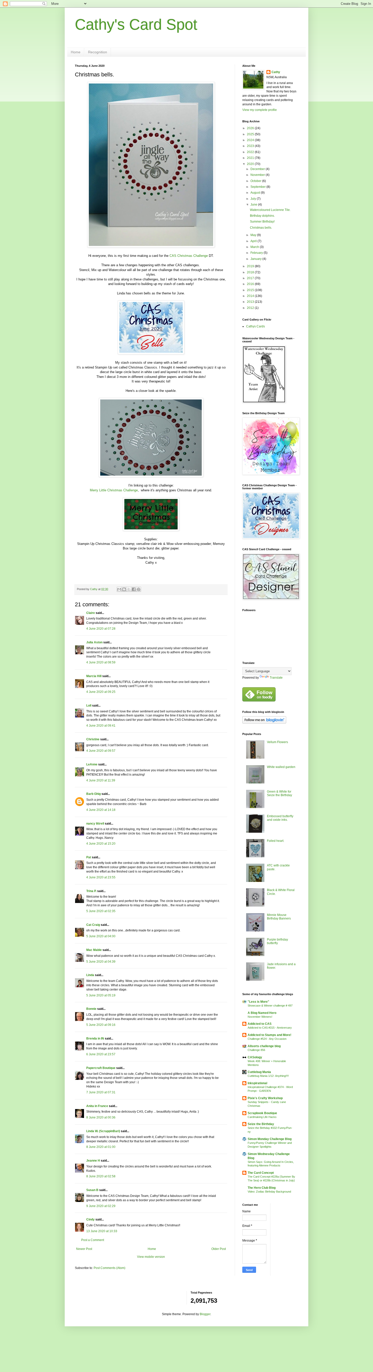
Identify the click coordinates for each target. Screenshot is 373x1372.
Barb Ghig (93, 794)
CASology (255, 1057)
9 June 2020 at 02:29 (100, 1206)
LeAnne (91, 764)
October (256, 181)
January (256, 259)
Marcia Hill (93, 676)
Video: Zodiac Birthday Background (269, 1191)
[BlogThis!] (124, 589)
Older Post (218, 1249)
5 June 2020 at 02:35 (100, 911)
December (258, 169)
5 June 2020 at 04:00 (100, 936)
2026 (251, 128)
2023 (251, 146)
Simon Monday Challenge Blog (270, 1139)
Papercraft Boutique (100, 1068)
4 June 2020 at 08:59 (100, 662)
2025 (251, 134)
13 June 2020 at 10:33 (101, 1231)
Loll (88, 705)
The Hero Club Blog (262, 1188)
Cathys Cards (255, 326)
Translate (276, 677)
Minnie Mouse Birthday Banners (279, 916)
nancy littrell (95, 823)
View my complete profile (259, 110)
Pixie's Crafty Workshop (265, 1098)
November (258, 175)
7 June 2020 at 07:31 (100, 1092)
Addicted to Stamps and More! (269, 1035)
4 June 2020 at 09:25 (100, 692)
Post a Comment (92, 1240)
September (258, 187)
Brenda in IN (95, 1038)
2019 (251, 266)
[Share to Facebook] (133, 589)
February (257, 253)
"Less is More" (258, 1001)
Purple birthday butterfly (277, 941)
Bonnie (91, 1009)
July (253, 198)
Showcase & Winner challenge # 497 (270, 1005)
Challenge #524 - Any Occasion (267, 1038)
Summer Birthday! (262, 221)
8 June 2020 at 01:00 (100, 1147)
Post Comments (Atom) (109, 1268)
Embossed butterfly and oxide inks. (280, 818)
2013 (251, 302)
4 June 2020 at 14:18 (100, 810)
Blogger (205, 1314)
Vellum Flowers (277, 742)
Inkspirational (257, 1083)
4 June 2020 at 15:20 (100, 843)
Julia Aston (94, 642)
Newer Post (84, 1249)
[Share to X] (128, 589)
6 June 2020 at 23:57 (100, 1054)
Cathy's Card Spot (136, 24)
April (254, 241)
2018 (251, 272)
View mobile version (151, 1257)
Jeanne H (93, 1160)
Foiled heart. (275, 841)
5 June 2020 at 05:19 (100, 995)
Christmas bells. (261, 227)
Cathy (276, 72)
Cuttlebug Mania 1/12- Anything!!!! (268, 1075)
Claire (90, 613)
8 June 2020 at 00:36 (100, 1117)
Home (75, 52)
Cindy (90, 1219)
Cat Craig (93, 925)
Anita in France (97, 1106)
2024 (251, 140)
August (255, 192)
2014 (251, 296)
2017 (251, 278)
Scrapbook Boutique (262, 1113)
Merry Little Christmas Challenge (114, 490)
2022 (251, 152)
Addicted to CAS (260, 1024)
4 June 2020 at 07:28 (100, 628)
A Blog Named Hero (262, 1013)
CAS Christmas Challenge (188, 256)
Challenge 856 (256, 1049)
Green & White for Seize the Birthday (279, 793)
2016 (251, 284)
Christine (92, 739)
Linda (90, 975)
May (253, 235)
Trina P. (91, 891)
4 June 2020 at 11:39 (100, 780)
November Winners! (260, 1016)
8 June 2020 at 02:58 (100, 1176)
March (255, 247)
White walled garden (281, 767)
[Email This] (119, 589)
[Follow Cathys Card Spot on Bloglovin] (264, 722)
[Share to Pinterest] (138, 589)
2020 (251, 164)
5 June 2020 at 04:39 (100, 961)
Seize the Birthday (261, 1124)
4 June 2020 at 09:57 (100, 750)
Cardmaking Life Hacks (262, 1116)
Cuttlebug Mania (259, 1072)
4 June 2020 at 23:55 (100, 877)
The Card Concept (261, 1173)
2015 (251, 290)
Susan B (92, 1190)
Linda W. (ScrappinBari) (103, 1131)
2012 (251, 308)
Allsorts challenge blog (264, 1046)
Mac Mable (94, 950)
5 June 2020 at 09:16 (100, 1025)
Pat (88, 857)
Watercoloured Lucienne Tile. (270, 210)
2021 (251, 158)
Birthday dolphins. (262, 215)
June (254, 204)
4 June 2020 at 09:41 (100, 725)
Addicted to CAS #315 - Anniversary (270, 1027)
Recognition (97, 52)
